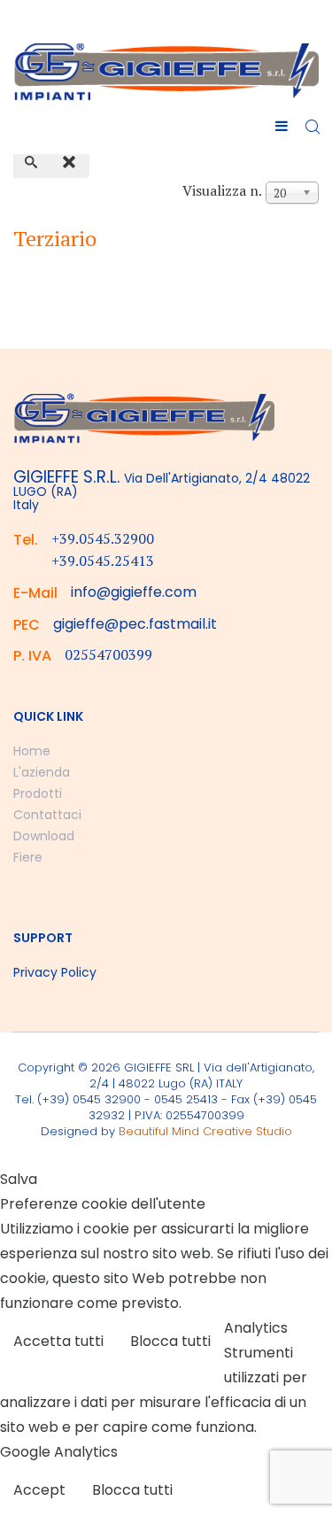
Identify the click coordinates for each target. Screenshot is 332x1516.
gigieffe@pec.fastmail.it (135, 624)
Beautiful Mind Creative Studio (205, 1131)
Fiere (27, 857)
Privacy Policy (55, 972)
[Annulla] (70, 163)
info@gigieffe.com (134, 592)
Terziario (55, 238)
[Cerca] (32, 163)
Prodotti (37, 793)
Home (31, 751)
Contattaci (47, 815)
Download (43, 836)
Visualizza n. (222, 190)
